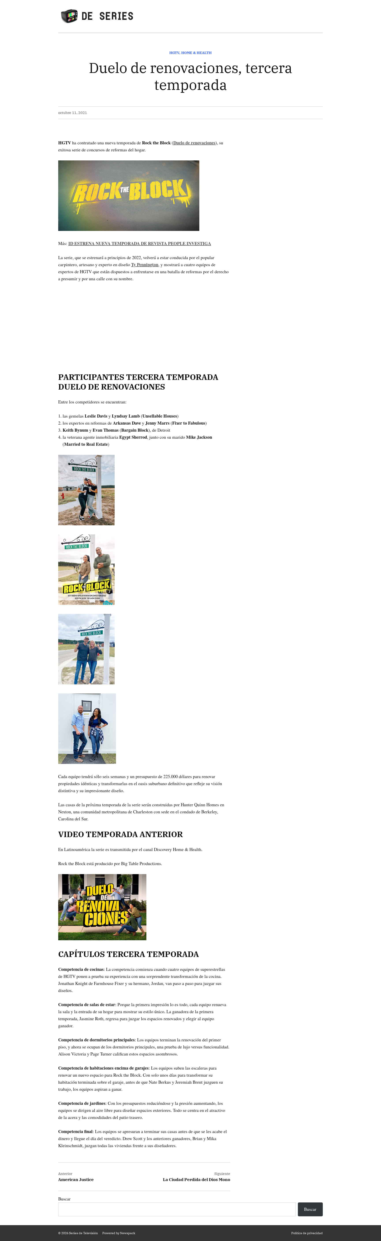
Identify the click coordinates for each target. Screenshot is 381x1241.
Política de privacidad (307, 1233)
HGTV (174, 52)
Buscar (64, 1199)
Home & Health (196, 52)
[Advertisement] (144, 320)
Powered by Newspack (118, 1233)
